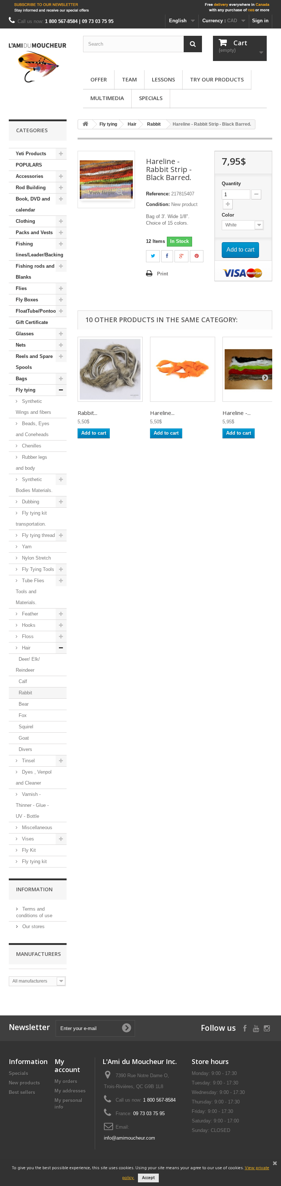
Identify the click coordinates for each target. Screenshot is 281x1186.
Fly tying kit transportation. (31, 518)
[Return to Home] (85, 124)
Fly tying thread (37, 535)
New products (24, 1083)
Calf (23, 681)
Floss (27, 636)
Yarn (25, 546)
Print (162, 274)
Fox (23, 715)
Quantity (231, 183)
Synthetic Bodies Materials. (34, 485)
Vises (27, 839)
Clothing (25, 221)
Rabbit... (87, 412)
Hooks (27, 625)
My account (67, 1065)
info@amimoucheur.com (129, 1138)
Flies (21, 288)
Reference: (158, 194)
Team (129, 79)
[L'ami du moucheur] (38, 63)
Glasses (25, 333)
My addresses (70, 1091)
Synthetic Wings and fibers (33, 406)
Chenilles (30, 446)
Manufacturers (38, 953)
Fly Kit (28, 850)
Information (34, 889)
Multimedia (107, 98)
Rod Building (31, 187)
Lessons (163, 79)
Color (229, 215)
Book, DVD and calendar (33, 204)
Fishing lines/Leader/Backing (39, 249)
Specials (150, 98)
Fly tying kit (33, 861)
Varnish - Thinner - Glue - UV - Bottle (32, 805)
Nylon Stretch (35, 558)
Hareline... (162, 412)
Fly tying (25, 390)
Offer (98, 79)
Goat (24, 738)
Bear (24, 704)
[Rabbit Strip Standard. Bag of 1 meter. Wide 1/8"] (110, 369)
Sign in (260, 20)
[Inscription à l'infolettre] (140, 7)
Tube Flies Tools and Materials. (30, 591)
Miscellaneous (36, 827)
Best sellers (22, 1092)
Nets (21, 345)
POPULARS (29, 165)
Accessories (29, 176)
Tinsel (27, 760)
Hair (25, 648)
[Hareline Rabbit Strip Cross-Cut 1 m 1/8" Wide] (182, 369)
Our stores (33, 926)
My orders (66, 1081)
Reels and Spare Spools (34, 362)
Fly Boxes (27, 299)
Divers (25, 749)
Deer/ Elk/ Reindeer (28, 664)
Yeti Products (31, 153)
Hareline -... (236, 412)
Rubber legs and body (31, 462)
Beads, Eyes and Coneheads (32, 429)
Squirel (26, 726)
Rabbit (25, 692)
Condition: (158, 204)
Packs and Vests (34, 232)
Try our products (217, 79)
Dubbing (29, 501)
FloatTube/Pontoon (37, 311)
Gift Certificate (32, 322)
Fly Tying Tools (37, 569)
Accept (148, 1178)
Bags (21, 378)
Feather (29, 614)
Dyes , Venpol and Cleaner (34, 777)
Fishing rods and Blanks (35, 271)
